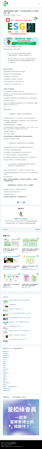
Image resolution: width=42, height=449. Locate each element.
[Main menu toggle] (39, 4)
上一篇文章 (4, 229)
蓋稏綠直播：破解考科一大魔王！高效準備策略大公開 (19, 330)
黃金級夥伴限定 (6, 390)
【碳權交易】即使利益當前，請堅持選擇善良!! (30, 266)
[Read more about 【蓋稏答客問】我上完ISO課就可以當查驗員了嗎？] (11, 277)
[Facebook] (18, 202)
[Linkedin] (24, 202)
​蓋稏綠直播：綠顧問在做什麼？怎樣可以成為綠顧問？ (19, 300)
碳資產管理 (5, 357)
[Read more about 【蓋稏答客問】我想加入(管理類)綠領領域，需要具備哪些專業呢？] (30, 242)
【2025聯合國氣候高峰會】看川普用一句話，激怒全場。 (20, 317)
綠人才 (4, 359)
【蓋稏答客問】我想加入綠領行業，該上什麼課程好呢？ (10, 249)
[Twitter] (21, 202)
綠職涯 (8, 15)
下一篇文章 (38, 229)
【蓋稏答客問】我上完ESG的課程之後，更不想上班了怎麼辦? (11, 266)
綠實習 (5, 15)
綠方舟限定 (5, 369)
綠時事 (4, 371)
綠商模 (4, 361)
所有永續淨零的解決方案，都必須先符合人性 (17, 339)
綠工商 (4, 367)
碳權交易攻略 (28, 269)
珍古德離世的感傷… (13, 304)
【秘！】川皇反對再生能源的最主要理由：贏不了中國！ (20, 313)
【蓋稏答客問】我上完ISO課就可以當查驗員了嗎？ (11, 285)
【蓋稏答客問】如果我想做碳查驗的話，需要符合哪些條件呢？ (30, 285)
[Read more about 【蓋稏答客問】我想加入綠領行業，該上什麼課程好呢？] (11, 242)
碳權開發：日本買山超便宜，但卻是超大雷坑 (17, 335)
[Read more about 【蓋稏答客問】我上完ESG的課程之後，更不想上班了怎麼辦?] (11, 259)
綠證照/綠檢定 (5, 382)
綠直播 (4, 375)
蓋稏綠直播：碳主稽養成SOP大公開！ (16, 309)
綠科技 (4, 377)
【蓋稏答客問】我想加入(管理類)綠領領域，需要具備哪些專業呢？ (30, 249)
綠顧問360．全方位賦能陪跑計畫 (9, 386)
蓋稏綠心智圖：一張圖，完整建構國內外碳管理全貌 (19, 322)
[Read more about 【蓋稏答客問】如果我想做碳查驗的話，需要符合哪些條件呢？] (30, 277)
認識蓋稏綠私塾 (6, 388)
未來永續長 (5, 353)
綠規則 (4, 380)
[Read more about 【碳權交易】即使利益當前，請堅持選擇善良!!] (30, 259)
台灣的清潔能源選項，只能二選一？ (16, 326)
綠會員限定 (5, 373)
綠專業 (4, 365)
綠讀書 (4, 384)
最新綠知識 (5, 269)
